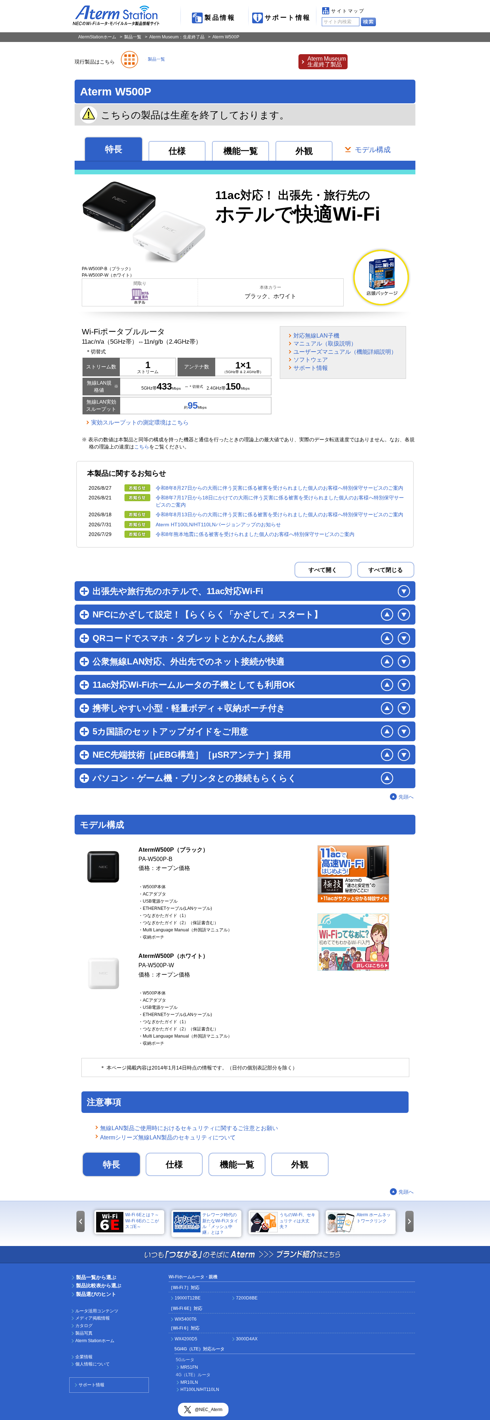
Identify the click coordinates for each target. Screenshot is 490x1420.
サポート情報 (288, 17)
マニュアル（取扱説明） (325, 343)
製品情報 (219, 17)
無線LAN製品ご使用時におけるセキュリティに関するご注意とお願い (189, 1128)
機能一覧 (240, 151)
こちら (141, 447)
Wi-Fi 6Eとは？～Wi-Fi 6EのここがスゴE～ (142, 1220)
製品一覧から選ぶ (96, 1277)
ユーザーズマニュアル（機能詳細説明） (345, 352)
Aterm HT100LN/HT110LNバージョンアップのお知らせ (218, 524)
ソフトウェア (310, 360)
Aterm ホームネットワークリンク (374, 1218)
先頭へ (406, 797)
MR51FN (189, 1367)
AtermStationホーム (97, 36)
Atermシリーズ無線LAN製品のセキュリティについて (168, 1137)
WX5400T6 (186, 1319)
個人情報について (92, 1364)
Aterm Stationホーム (94, 1340)
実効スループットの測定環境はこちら (140, 422)
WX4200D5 (186, 1338)
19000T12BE (188, 1298)
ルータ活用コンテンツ (96, 1310)
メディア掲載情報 (92, 1318)
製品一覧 (132, 36)
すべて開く (322, 570)
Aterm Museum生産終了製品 (326, 61)
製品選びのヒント (96, 1294)
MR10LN (189, 1382)
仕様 (177, 151)
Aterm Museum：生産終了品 (176, 36)
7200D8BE (247, 1298)
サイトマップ (347, 11)
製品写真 (84, 1333)
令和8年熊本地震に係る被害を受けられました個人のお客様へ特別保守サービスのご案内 (255, 534)
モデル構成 (373, 150)
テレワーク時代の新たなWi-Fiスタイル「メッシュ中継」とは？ (220, 1223)
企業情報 (84, 1356)
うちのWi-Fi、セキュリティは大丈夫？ (297, 1220)
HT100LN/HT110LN (199, 1389)
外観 (304, 151)
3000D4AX (247, 1338)
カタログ (84, 1325)
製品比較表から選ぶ (98, 1285)
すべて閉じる (385, 570)
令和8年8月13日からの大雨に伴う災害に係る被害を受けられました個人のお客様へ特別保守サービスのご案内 (279, 514)
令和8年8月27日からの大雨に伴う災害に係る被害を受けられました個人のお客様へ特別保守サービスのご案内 (279, 488)
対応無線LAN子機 (316, 336)
